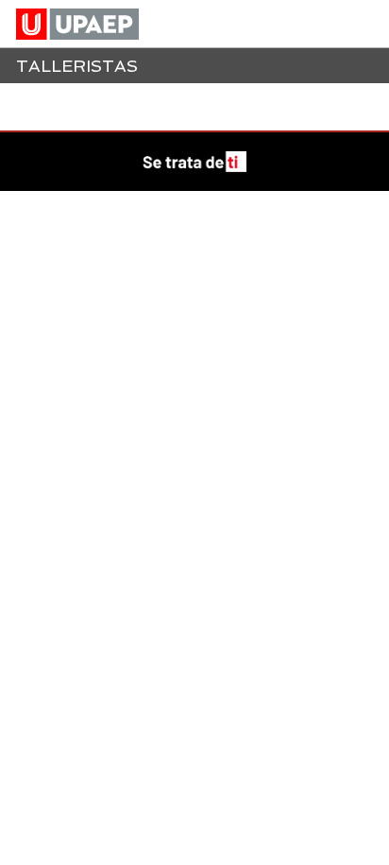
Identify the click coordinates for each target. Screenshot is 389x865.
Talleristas (77, 66)
